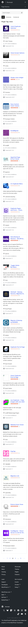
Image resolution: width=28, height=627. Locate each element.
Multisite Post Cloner (17, 424)
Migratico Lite (15, 476)
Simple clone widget (17, 77)
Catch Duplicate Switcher (16, 27)
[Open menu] (25, 2)
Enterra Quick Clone (17, 504)
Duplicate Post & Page (18, 347)
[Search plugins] (21, 12)
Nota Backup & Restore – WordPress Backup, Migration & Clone (17, 237)
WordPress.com (6, 592)
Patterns (17, 574)
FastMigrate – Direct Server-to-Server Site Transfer (17, 532)
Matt (3, 594)
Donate (17, 584)
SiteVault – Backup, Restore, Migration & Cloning (17, 293)
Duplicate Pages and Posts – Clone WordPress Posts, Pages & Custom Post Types (17, 209)
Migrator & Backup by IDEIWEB (16, 321)
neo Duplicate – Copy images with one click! (18, 401)
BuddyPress (5, 600)
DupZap (13, 451)
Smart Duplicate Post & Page (16, 376)
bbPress (4, 597)
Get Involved (18, 579)
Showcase (18, 566)
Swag (17, 587)
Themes (17, 569)
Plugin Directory (5, 6)
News (3, 569)
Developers (4, 584)
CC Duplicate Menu (17, 184)
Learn (3, 579)
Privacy (3, 574)
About (3, 566)
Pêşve (24, 558)
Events (17, 582)
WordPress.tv (5, 587)
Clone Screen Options (17, 53)
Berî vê (4, 558)
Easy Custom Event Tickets (15, 105)
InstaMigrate (14, 130)
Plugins (17, 572)
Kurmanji (7, 606)
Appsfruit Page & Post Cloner (15, 158)
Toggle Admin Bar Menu (15, 266)
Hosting (3, 572)
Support (3, 582)
